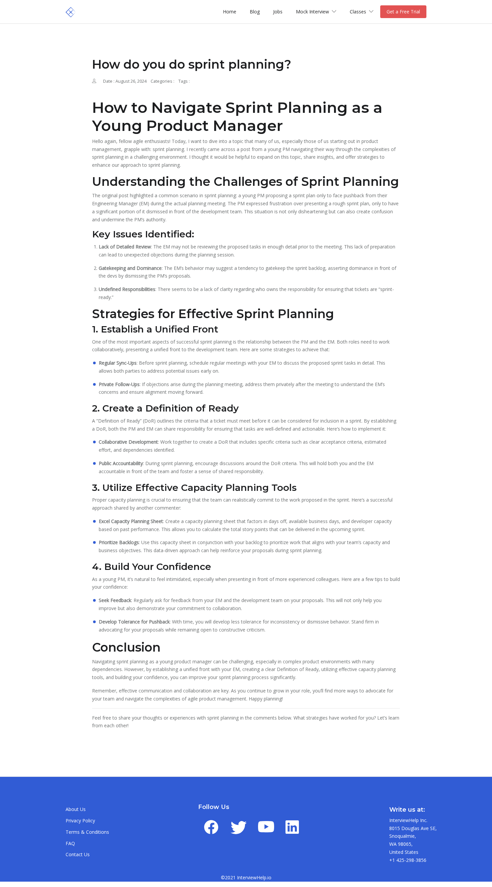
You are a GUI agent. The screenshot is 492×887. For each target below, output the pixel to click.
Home (229, 11)
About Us (76, 809)
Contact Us (78, 854)
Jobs (277, 11)
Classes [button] (358, 11)
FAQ (70, 843)
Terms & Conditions (87, 832)
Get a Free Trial (403, 11)
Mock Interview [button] (313, 11)
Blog (255, 11)
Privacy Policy (80, 820)
